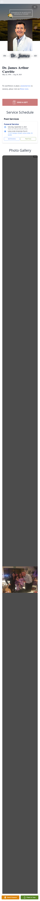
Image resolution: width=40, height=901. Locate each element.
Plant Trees (28, 139)
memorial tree (26, 86)
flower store (24, 89)
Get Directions (12, 139)
